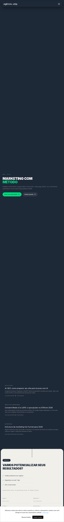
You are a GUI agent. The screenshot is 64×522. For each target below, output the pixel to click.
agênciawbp (10, 4)
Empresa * (36, 498)
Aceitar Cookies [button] (38, 517)
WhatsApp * (37, 506)
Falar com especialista (10, 194)
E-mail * (5, 506)
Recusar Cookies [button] (26, 517)
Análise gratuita (29, 194)
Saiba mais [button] (45, 512)
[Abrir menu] (58, 4)
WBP (4, 174)
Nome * (5, 498)
